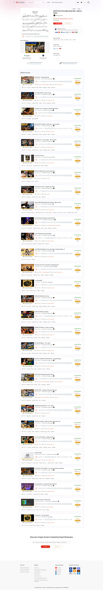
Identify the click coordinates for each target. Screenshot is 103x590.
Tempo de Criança (39, 155)
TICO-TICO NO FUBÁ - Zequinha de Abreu (45, 437)
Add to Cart (67, 23)
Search (45, 546)
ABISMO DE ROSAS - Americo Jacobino (44, 327)
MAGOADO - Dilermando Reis (42, 77)
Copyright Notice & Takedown (40, 569)
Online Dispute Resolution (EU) (40, 578)
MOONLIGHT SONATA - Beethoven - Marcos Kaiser (47, 124)
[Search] (43, 2)
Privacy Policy (37, 574)
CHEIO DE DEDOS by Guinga (41, 311)
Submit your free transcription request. (69, 63)
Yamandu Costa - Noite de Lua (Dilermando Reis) (46, 108)
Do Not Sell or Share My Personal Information (41, 580)
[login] (88, 2)
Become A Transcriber (24, 571)
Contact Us (36, 567)
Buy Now (58, 23)
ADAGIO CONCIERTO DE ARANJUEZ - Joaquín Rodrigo (48, 358)
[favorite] (78, 2)
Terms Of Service (37, 576)
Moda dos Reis (38, 452)
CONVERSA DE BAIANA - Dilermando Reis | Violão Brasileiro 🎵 (50, 249)
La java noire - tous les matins (42, 515)
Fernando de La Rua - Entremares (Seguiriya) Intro (47, 265)
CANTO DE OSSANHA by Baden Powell (44, 374)
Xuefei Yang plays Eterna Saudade (43, 233)
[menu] (14, 2)
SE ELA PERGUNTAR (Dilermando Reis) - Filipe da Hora (48, 202)
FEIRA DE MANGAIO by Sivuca (42, 296)
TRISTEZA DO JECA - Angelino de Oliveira (45, 186)
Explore (57, 546)
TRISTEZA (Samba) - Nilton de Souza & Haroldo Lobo (47, 421)
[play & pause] (23, 36)
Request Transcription (24, 569)
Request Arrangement (24, 567)
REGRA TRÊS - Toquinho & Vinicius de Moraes (46, 390)
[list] (85, 2)
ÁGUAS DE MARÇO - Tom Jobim (42, 343)
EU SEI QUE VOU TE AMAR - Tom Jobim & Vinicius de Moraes (49, 468)
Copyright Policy (37, 571)
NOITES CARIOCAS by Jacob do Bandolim (45, 171)
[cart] (81, 2)
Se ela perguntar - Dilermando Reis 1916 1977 (46, 484)
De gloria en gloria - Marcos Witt (42, 499)
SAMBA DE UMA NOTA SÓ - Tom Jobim (44, 405)
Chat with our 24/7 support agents (35, 63)
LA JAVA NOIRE (38, 280)
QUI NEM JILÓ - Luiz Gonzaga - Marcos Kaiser (46, 139)
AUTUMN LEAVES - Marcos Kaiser (43, 93)
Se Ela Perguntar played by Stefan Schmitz (45, 218)
